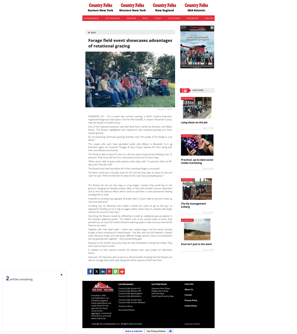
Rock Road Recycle (126, 310)
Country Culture (125, 306)
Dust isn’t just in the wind (196, 244)
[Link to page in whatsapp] (116, 271)
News (93, 32)
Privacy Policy (191, 300)
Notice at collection (134, 331)
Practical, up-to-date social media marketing (197, 161)
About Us (189, 289)
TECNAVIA (196, 324)
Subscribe (209, 18)
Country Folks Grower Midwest (131, 302)
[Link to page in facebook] (90, 271)
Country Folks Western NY (129, 291)
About (145, 18)
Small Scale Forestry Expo (163, 296)
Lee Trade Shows (112, 18)
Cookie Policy (191, 305)
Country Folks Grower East (130, 300)
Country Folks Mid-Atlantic (129, 296)
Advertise (131, 18)
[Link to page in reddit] (122, 271)
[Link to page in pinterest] (109, 271)
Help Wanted (192, 18)
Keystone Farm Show (161, 288)
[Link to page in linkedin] (103, 271)
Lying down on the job (194, 122)
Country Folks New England (130, 293)
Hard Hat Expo (158, 293)
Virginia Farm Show (160, 291)
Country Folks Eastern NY (129, 288)
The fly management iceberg (193, 205)
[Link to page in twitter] (97, 271)
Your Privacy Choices (156, 331)
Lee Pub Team (174, 18)
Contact (158, 18)
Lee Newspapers (90, 18)
